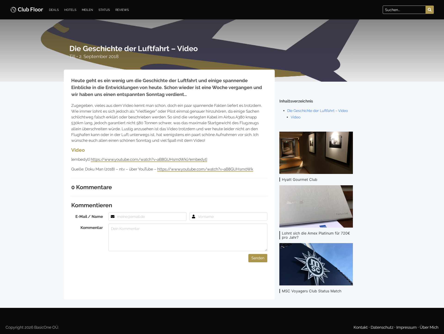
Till (72, 56)
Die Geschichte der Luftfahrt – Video (317, 110)
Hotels (70, 10)
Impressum (407, 327)
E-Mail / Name (89, 216)
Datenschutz (382, 327)
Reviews (122, 10)
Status (104, 10)
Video (296, 117)
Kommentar (91, 227)
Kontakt (361, 327)
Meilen (87, 10)
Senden (257, 258)
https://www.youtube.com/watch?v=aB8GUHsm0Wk (205, 169)
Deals (54, 10)
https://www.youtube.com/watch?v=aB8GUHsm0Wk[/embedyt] (149, 159)
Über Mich (429, 327)
